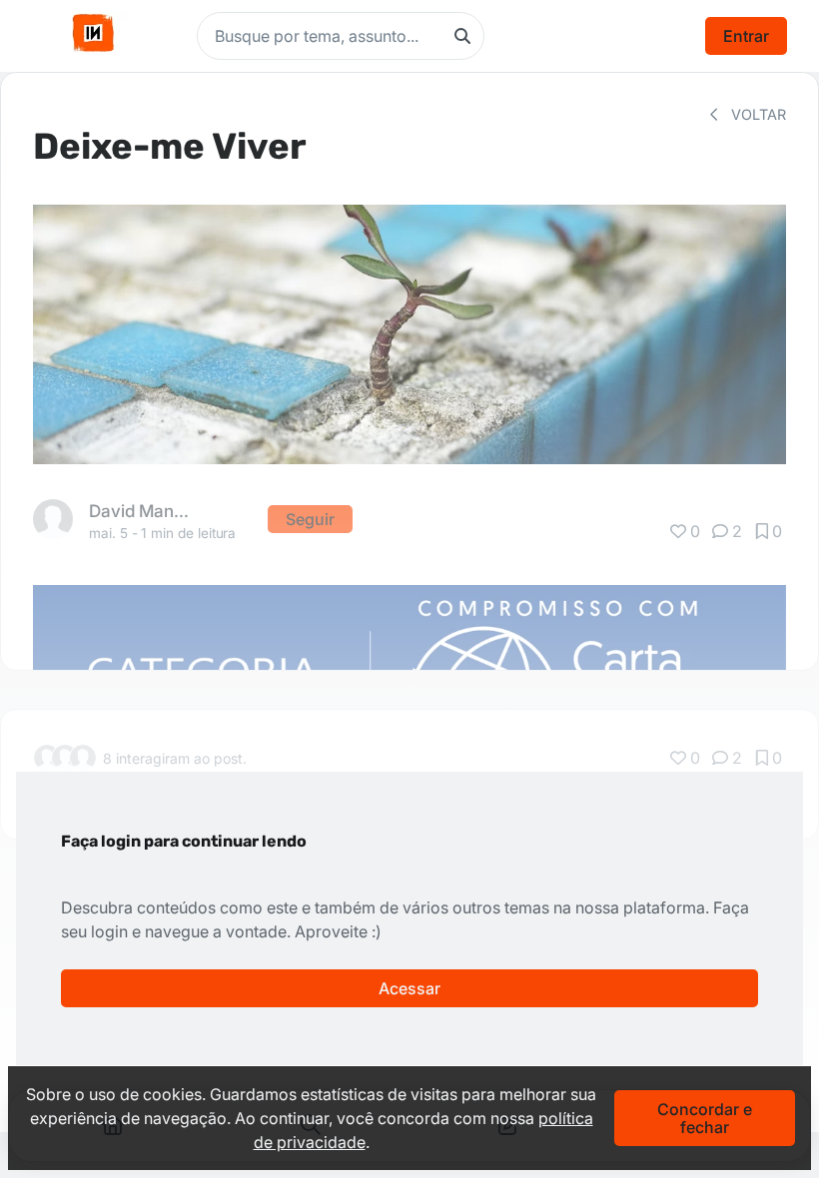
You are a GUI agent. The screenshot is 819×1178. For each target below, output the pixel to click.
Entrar (746, 36)
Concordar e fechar (704, 1118)
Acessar (409, 988)
